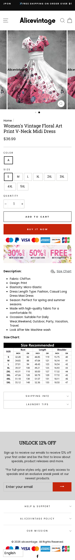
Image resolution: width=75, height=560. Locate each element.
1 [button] (36, 113)
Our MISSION (37, 530)
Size (7, 169)
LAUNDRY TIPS (37, 404)
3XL (62, 177)
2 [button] (39, 113)
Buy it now (37, 229)
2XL (49, 177)
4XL (10, 186)
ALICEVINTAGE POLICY (37, 518)
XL (37, 177)
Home (8, 121)
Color (9, 152)
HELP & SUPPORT (38, 506)
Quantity (11, 195)
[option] (37, 3)
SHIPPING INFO (38, 396)
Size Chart (64, 271)
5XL (22, 186)
